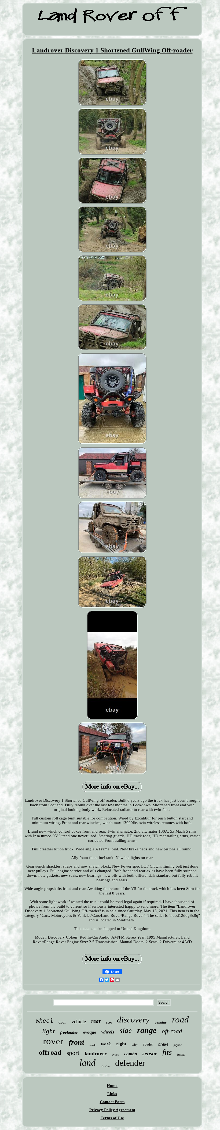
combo (130, 1053)
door (62, 1022)
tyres (115, 1054)
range (146, 1030)
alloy (135, 1044)
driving (105, 1066)
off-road (172, 1031)
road (180, 1019)
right (121, 1043)
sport (73, 1052)
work (106, 1043)
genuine (161, 1022)
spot (109, 1022)
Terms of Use (112, 1118)
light (48, 1031)
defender (130, 1063)
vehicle (78, 1021)
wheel (44, 1021)
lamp (181, 1054)
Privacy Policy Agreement (112, 1110)
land (87, 1063)
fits (167, 1052)
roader (148, 1044)
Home (112, 1085)
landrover (96, 1053)
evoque (89, 1032)
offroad (50, 1052)
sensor (149, 1053)
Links (112, 1094)
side (126, 1030)
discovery (133, 1019)
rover (53, 1041)
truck (93, 1045)
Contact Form (112, 1102)
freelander (69, 1032)
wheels (107, 1032)
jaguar (178, 1045)
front (76, 1042)
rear (96, 1021)
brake (163, 1044)
